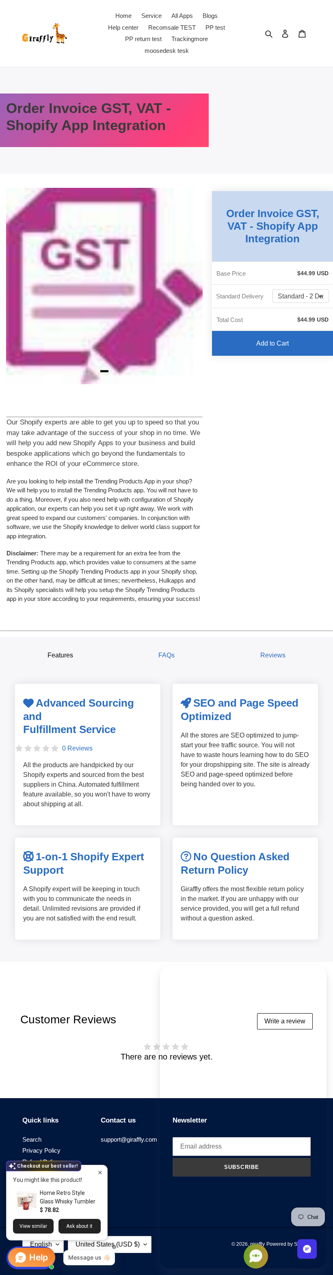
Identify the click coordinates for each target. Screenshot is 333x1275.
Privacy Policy (41, 1150)
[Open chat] (307, 1249)
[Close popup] (100, 1172)
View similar (33, 1226)
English (41, 1244)
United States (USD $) (108, 1244)
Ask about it (79, 1226)
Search (31, 1139)
